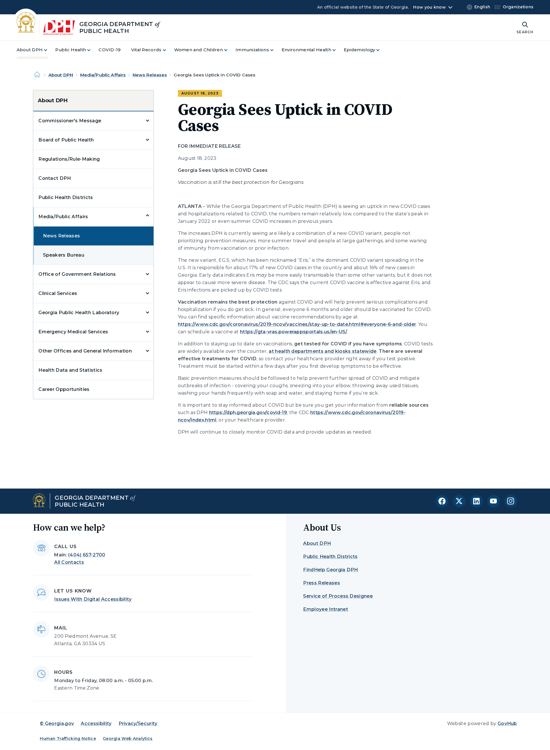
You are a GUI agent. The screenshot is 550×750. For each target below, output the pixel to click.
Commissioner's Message (69, 120)
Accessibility (96, 723)
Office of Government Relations (77, 274)
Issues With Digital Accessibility (93, 599)
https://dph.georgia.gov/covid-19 (248, 412)
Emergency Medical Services (73, 331)
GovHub (507, 723)
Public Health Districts (65, 197)
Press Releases (321, 583)
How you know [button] (429, 7)
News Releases (150, 75)
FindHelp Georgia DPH (330, 569)
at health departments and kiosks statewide (322, 351)
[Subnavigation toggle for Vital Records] (168, 50)
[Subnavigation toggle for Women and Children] (229, 50)
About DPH (60, 75)
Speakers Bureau (63, 255)
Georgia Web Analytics (128, 738)
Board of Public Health (66, 140)
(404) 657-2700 (86, 555)
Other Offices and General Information (85, 351)
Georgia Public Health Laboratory (78, 312)
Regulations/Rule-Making (69, 159)
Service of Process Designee (338, 596)
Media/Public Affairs (103, 75)
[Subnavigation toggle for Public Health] (92, 50)
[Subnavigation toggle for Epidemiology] (381, 50)
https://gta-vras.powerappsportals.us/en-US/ (293, 331)
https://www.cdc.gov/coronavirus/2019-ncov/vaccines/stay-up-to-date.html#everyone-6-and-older (297, 324)
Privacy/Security (138, 723)
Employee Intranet (325, 609)
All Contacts (69, 562)
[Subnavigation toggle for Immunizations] (275, 50)
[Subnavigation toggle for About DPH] (49, 50)
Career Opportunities (63, 389)
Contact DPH (54, 178)
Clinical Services (57, 293)
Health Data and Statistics (70, 370)
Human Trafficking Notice (68, 738)
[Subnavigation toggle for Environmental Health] (337, 50)
